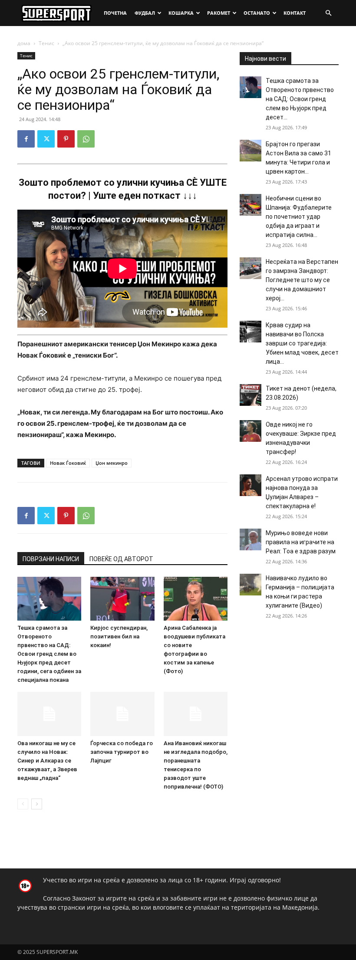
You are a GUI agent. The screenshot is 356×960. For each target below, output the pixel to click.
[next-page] (36, 804)
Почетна (115, 13)
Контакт (294, 13)
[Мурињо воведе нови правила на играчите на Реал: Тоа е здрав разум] (250, 539)
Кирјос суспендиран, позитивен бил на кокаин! (119, 636)
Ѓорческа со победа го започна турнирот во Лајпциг (121, 752)
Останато (257, 13)
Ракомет (218, 13)
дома (23, 43)
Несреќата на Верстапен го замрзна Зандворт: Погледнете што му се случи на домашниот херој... (302, 280)
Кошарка (181, 13)
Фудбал (145, 13)
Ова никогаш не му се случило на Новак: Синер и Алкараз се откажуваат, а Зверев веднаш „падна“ (47, 760)
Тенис (46, 43)
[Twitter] (46, 139)
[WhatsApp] (86, 139)
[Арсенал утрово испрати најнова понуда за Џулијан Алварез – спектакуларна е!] (250, 485)
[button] (328, 13)
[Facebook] (26, 139)
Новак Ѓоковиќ (68, 463)
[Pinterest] (66, 139)
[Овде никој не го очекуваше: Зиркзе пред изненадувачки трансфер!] (250, 431)
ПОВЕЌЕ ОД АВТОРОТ (121, 559)
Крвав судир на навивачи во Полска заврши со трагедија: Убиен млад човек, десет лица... (302, 343)
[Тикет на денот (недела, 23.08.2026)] (250, 395)
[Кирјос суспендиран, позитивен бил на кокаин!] (122, 599)
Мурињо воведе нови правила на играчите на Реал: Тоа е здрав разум (301, 542)
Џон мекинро (112, 463)
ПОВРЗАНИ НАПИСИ (51, 559)
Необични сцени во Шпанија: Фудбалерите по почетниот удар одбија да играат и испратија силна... (299, 216)
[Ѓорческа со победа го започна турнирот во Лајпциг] (122, 714)
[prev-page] (22, 804)
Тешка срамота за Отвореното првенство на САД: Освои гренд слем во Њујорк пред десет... (300, 99)
